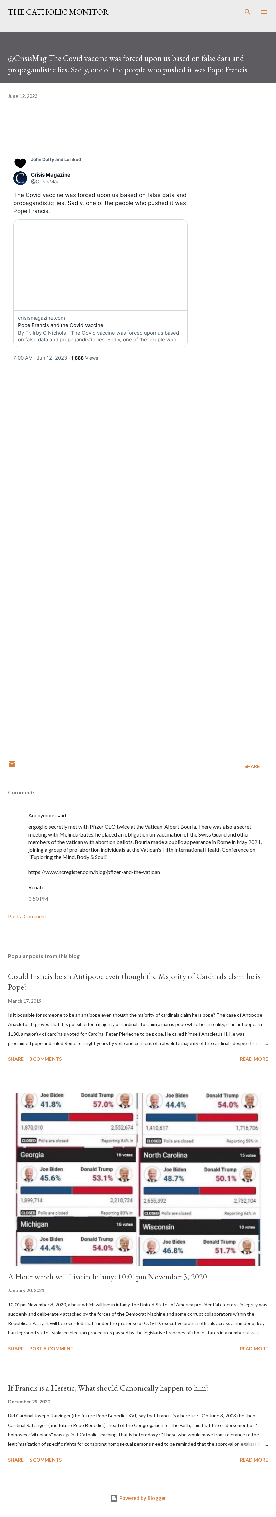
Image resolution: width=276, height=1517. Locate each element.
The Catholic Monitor (58, 12)
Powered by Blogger (142, 1498)
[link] (56, 159)
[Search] (248, 12)
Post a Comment (27, 916)
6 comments (45, 1460)
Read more (254, 1059)
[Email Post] (12, 766)
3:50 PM (38, 898)
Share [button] (252, 766)
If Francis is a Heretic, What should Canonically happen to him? (108, 1388)
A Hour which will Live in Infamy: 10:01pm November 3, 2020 (107, 1276)
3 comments (45, 1059)
